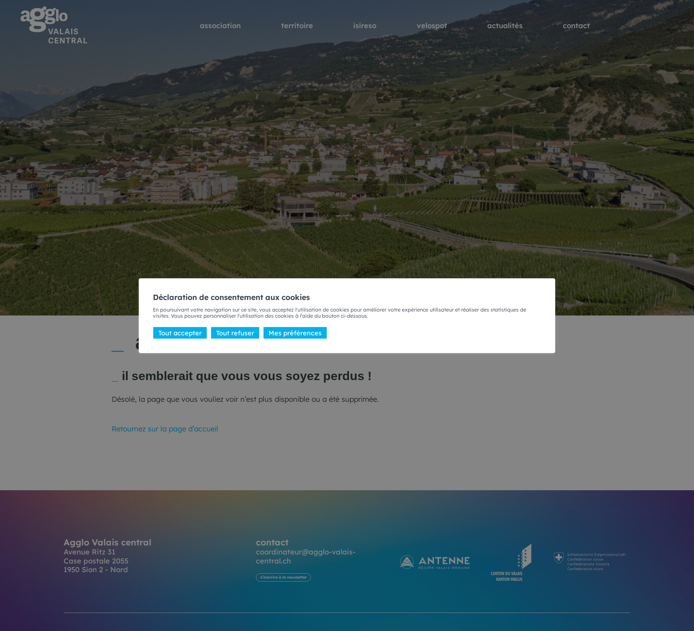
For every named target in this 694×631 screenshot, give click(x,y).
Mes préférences (295, 332)
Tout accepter (180, 332)
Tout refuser (235, 332)
